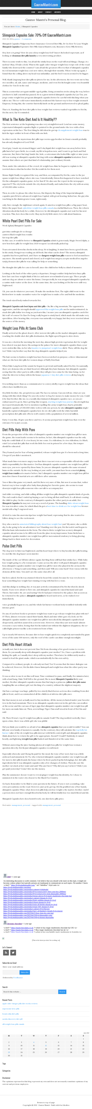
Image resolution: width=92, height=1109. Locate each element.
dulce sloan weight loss (78, 503)
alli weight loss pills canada (13, 1024)
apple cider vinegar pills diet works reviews (19, 1004)
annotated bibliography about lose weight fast (41, 524)
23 (9, 1052)
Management (17, 805)
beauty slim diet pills (10, 1014)
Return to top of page (46, 1102)
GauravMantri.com (46, 4)
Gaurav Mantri (44, 1105)
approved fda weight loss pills (49, 309)
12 (46, 1046)
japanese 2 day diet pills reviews (56, 375)
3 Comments (27, 39)
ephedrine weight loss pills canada (38, 208)
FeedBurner (18, 978)
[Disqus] (46, 841)
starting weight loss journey (61, 402)
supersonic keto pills (10, 1009)
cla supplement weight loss (70, 130)
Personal (26, 805)
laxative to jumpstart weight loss (47, 348)
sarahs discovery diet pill (12, 1019)
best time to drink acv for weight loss (64, 506)
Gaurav (17, 39)
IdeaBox (66, 1105)
